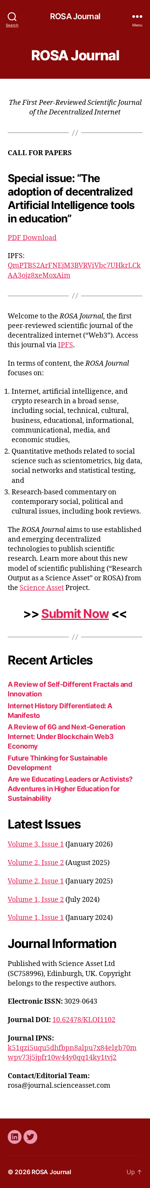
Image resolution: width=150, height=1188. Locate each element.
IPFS (65, 345)
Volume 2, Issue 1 (36, 881)
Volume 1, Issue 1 (36, 917)
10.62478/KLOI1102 (83, 1020)
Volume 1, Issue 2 (36, 899)
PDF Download (32, 238)
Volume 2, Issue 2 (36, 862)
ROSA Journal (75, 16)
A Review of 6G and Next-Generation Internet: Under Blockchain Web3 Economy (66, 736)
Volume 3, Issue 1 (36, 844)
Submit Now (75, 613)
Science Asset (42, 587)
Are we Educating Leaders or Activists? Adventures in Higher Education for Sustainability (70, 788)
